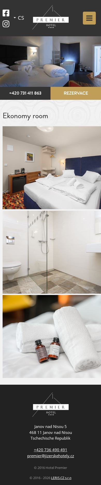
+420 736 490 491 (50, 449)
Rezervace (76, 93)
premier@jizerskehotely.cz (50, 455)
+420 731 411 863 (25, 93)
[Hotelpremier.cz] (50, 18)
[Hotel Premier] (50, 405)
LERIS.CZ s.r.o (61, 478)
